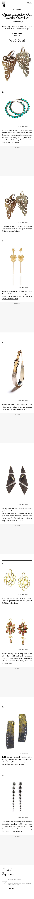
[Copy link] (19, 40)
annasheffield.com (19, 409)
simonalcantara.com (14, 142)
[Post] (14, 40)
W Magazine (18, 34)
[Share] (10, 40)
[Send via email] (23, 40)
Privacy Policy (16, 884)
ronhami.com (13, 603)
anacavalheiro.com (15, 231)
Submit (11, 888)
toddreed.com (19, 764)
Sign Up (8, 871)
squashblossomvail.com (10, 299)
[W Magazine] (4, 4)
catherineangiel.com (16, 831)
